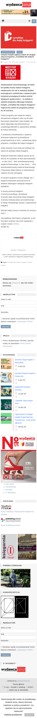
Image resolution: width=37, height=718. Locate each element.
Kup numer (10, 484)
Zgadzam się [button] (29, 715)
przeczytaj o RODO (25, 322)
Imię (2, 306)
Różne (20, 52)
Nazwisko (4, 312)
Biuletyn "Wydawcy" (20, 62)
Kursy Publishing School (10, 525)
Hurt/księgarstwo (8, 52)
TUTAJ (16, 224)
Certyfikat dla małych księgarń (17, 262)
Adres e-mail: (6, 299)
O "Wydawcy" (11, 493)
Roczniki (9, 490)
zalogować (16, 283)
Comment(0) (31, 62)
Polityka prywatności (13, 715)
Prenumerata (11, 487)
